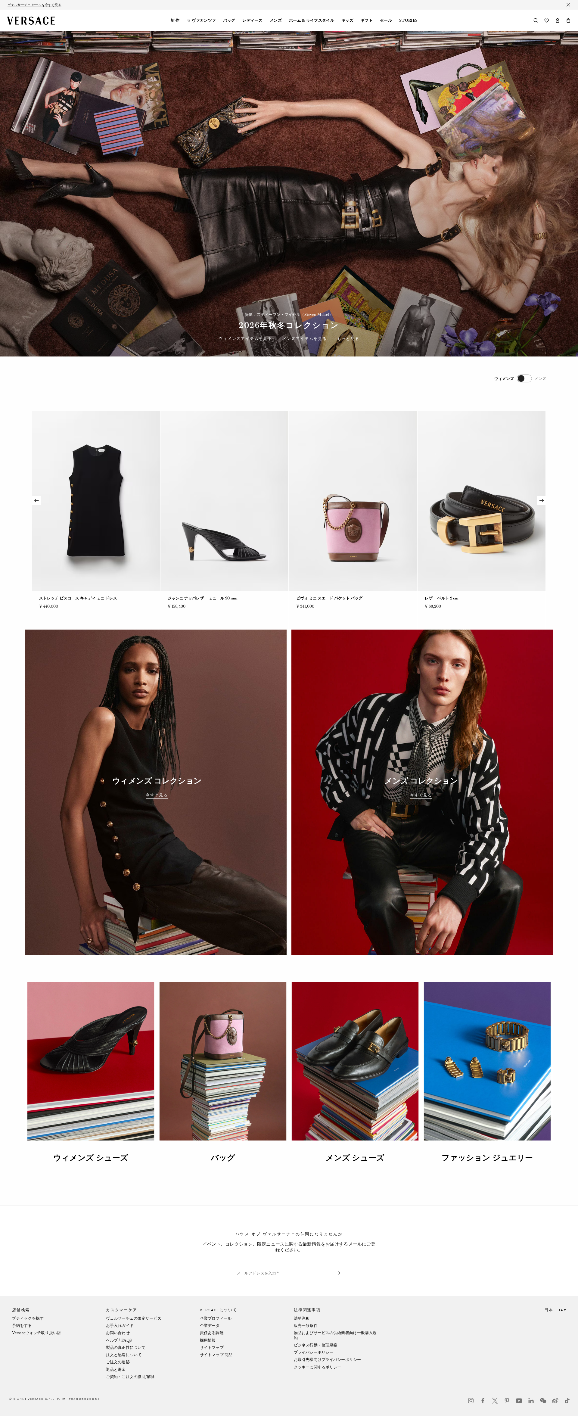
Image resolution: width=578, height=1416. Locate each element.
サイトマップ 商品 (216, 1354)
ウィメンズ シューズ (90, 1158)
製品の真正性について (125, 1347)
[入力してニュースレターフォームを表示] (339, 1273)
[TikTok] (567, 1400)
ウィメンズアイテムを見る (245, 339)
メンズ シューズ (355, 1158)
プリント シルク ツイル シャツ (451, 598)
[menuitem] (175, 20)
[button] (568, 20)
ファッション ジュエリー (487, 1158)
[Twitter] (495, 1400)
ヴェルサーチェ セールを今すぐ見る (34, 5)
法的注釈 (301, 1318)
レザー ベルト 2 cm (313, 598)
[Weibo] (555, 1400)
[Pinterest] (507, 1400)
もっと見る (348, 339)
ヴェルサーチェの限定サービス (133, 1318)
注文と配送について (123, 1354)
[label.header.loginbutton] (557, 20)
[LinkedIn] (531, 1400)
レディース (252, 20)
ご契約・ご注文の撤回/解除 (130, 1376)
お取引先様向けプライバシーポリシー (327, 1359)
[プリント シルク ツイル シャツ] (481, 501)
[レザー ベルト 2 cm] (353, 501)
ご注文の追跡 (118, 1362)
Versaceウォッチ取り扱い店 (36, 1332)
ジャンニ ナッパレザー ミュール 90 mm (74, 598)
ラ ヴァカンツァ (201, 20)
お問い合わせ (118, 1332)
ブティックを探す (28, 1318)
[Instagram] (470, 1400)
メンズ (276, 20)
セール (386, 20)
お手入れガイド (120, 1325)
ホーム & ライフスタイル (311, 20)
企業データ (210, 1325)
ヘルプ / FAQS (119, 1340)
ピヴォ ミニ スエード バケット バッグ (201, 598)
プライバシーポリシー (313, 1352)
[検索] (535, 20)
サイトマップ (212, 1347)
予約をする (22, 1325)
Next (541, 500)
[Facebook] (482, 1400)
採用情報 (208, 1340)
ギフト (367, 20)
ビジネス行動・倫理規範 (315, 1345)
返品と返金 (116, 1369)
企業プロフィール (216, 1318)
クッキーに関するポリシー (317, 1367)
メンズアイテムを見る (304, 339)
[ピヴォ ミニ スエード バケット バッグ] (224, 501)
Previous (36, 500)
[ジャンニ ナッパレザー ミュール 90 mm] (96, 501)
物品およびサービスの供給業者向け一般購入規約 (335, 1335)
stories (408, 20)
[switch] (520, 378)
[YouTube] (519, 1400)
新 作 (175, 20)
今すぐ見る (157, 795)
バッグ (229, 20)
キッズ (347, 20)
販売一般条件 (306, 1325)
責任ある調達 (212, 1332)
